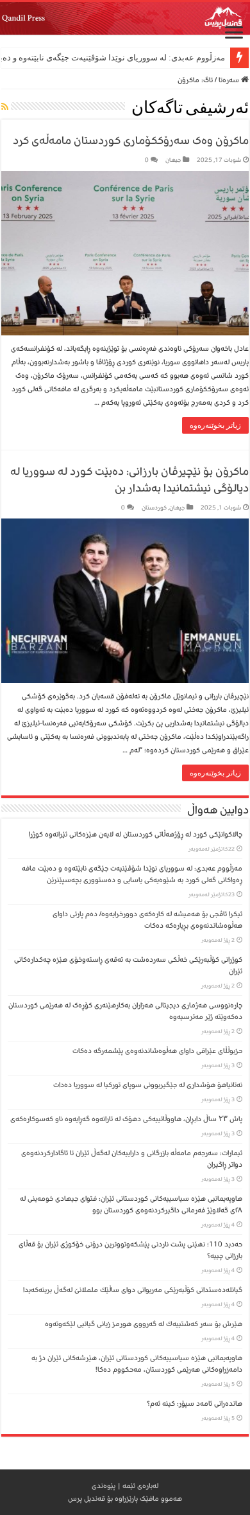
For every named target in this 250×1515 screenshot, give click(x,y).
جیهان (173, 159)
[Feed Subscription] (4, 108)
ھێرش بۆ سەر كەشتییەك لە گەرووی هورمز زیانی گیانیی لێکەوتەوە (143, 1323)
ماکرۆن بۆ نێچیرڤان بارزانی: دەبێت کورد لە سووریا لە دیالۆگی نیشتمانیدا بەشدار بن (129, 480)
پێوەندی (103, 1485)
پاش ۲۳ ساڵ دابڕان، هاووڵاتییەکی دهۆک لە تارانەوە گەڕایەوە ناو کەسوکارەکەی (126, 1118)
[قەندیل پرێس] (125, 18)
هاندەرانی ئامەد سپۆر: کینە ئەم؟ (194, 1403)
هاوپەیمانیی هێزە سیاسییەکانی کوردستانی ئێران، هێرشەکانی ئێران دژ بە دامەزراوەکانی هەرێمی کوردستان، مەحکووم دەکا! (136, 1363)
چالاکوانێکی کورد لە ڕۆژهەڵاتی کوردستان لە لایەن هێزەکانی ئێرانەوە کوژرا (135, 834)
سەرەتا (230, 80)
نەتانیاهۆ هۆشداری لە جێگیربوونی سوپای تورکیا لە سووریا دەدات (147, 1084)
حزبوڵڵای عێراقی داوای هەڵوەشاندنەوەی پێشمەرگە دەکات (155, 1050)
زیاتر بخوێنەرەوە (215, 425)
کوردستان (154, 507)
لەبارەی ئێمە (140, 1485)
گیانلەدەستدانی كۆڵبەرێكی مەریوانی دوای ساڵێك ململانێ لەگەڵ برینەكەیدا (132, 1289)
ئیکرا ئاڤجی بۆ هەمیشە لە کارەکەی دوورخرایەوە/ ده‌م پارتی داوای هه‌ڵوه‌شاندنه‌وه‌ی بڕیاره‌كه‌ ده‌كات (147, 919)
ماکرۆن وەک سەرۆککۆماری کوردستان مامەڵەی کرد (131, 140)
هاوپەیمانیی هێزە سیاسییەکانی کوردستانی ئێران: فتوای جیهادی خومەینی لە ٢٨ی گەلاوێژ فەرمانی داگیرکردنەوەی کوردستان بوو (131, 1204)
